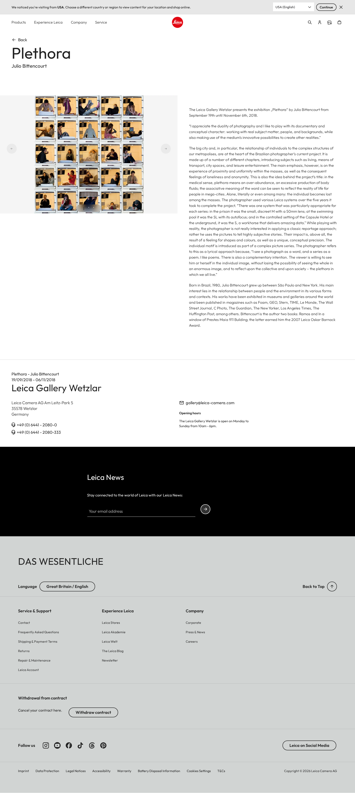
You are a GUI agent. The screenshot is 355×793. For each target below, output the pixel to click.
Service (101, 22)
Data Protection (47, 771)
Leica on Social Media (309, 745)
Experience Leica (48, 22)
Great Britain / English (67, 586)
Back (22, 39)
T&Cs (221, 771)
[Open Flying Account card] (320, 22)
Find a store (329, 22)
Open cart (339, 22)
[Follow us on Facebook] (69, 745)
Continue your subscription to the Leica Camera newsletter (205, 509)
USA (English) (285, 7)
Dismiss (341, 7)
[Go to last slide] (26, 148)
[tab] (83, 208)
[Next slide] (151, 148)
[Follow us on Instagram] (46, 745)
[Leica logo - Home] (177, 22)
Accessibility (101, 771)
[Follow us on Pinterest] (103, 745)
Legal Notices (76, 771)
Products (19, 22)
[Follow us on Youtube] (57, 745)
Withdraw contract (93, 712)
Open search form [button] (310, 22)
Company (79, 22)
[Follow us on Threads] (92, 745)
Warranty (124, 771)
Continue (326, 7)
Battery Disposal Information (159, 771)
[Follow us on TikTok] (80, 745)
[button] (332, 586)
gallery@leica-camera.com (210, 402)
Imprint (23, 771)
